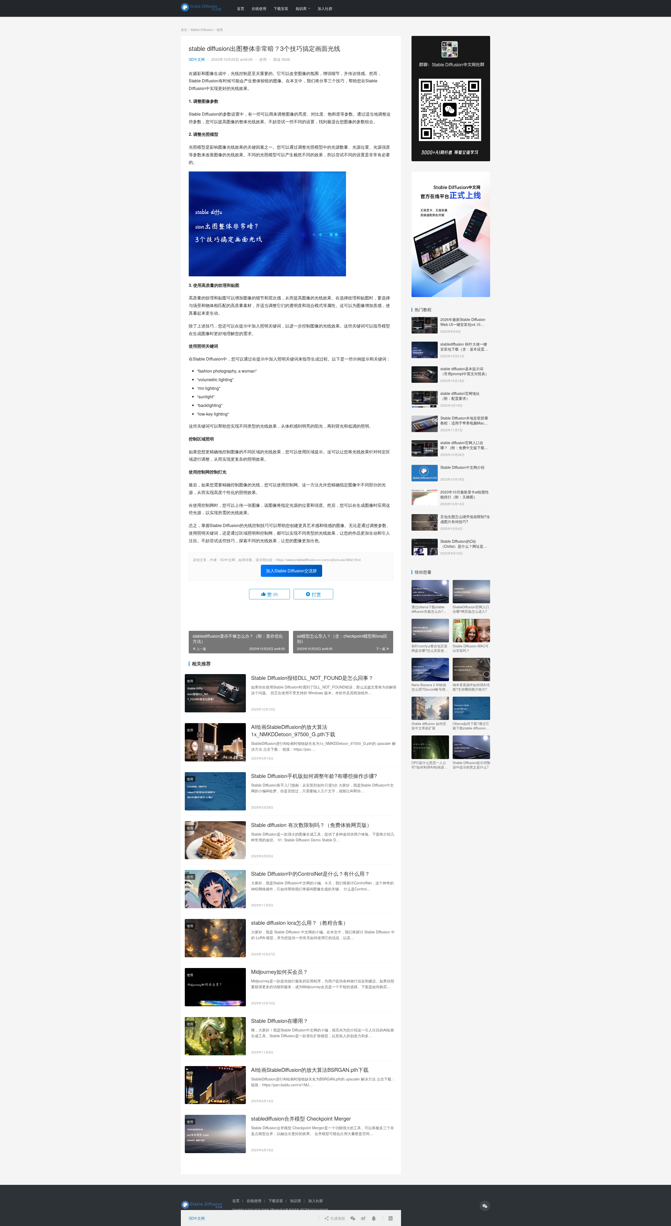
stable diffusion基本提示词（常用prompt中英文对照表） (464, 371)
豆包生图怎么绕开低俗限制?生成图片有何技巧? (465, 519)
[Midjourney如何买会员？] (215, 987)
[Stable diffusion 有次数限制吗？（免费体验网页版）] (215, 840)
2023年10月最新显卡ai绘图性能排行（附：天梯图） (464, 494)
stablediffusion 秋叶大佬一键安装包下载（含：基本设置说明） (464, 349)
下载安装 (281, 8)
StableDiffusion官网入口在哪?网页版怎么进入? (471, 609)
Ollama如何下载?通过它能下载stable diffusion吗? (471, 725)
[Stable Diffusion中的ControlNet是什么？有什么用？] (215, 889)
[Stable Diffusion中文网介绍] (425, 467)
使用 (263, 59)
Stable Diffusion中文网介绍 (462, 467)
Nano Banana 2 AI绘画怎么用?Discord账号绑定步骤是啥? (430, 686)
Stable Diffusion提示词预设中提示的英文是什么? (471, 764)
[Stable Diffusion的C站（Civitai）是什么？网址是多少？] (425, 541)
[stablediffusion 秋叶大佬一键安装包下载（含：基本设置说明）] (425, 344)
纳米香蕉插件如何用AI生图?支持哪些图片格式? (471, 686)
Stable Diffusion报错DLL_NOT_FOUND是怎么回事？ (312, 677)
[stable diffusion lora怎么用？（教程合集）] (215, 938)
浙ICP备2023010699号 (314, 1209)
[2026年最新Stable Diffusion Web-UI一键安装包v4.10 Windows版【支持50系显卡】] (425, 319)
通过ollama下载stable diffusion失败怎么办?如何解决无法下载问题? (429, 609)
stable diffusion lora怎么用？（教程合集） (299, 922)
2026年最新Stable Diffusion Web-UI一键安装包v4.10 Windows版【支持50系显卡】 (464, 324)
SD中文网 (197, 59)
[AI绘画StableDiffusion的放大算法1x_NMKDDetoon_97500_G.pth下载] (215, 742)
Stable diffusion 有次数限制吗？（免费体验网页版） (311, 825)
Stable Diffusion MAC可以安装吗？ (471, 648)
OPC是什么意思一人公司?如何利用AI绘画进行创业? (429, 764)
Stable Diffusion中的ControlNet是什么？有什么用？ (310, 873)
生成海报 (337, 1218)
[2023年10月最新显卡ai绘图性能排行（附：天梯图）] (425, 492)
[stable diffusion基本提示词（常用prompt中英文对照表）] (425, 369)
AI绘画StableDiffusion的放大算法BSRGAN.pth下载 (310, 1069)
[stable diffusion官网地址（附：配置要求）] (425, 393)
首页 (240, 8)
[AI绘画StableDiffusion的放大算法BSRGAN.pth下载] (215, 1085)
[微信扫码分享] (353, 1218)
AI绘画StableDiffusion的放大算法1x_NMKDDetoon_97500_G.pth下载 (293, 730)
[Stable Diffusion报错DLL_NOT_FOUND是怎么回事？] (215, 693)
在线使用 (259, 8)
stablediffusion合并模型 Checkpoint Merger (301, 1118)
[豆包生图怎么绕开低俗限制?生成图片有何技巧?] (425, 517)
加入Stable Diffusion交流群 (291, 571)
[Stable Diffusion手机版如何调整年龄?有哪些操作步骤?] (215, 791)
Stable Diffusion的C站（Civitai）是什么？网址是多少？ (463, 546)
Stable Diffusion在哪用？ (279, 1020)
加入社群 (325, 8)
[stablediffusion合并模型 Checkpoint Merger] (215, 1134)
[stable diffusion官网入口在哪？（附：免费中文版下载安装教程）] (425, 443)
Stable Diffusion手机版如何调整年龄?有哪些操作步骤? (314, 775)
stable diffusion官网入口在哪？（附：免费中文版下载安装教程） (464, 447)
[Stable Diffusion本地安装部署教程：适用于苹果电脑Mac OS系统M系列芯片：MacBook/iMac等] (425, 418)
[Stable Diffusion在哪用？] (215, 1036)
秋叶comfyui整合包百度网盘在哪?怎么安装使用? (429, 648)
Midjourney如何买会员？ (279, 971)
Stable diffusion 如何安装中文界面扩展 (429, 725)
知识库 (301, 8)
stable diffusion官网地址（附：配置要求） (460, 396)
